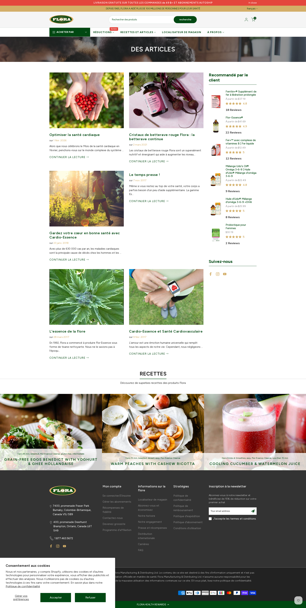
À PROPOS (214, 32)
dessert (151, 458)
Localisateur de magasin (152, 499)
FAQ (140, 550)
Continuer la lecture (67, 157)
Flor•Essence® (234, 117)
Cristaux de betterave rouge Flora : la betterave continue (162, 137)
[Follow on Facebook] (210, 274)
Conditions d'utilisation (187, 528)
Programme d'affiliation (117, 530)
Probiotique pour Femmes (236, 226)
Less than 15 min (280, 458)
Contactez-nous (113, 518)
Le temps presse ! (144, 175)
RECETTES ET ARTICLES (136, 32)
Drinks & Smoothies (236, 458)
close (54, 3)
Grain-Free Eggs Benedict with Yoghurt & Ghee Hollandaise (51, 461)
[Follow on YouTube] (224, 274)
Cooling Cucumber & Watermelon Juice (255, 464)
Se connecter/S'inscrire (117, 495)
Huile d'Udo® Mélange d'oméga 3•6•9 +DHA (239, 200)
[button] (153, 604)
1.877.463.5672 (64, 538)
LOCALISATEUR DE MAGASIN (181, 32)
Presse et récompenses (152, 528)
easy (157, 458)
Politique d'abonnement (188, 522)
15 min (134, 458)
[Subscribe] (252, 511)
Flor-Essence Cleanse (50, 454)
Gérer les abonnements (117, 501)
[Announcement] (153, 3)
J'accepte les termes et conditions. (234, 518)
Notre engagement (150, 521)
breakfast (35, 454)
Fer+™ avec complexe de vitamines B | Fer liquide (241, 142)
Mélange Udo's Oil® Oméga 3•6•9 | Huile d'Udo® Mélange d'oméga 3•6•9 (241, 171)
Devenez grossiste (114, 524)
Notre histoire (146, 515)
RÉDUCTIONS (105, 32)
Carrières (143, 544)
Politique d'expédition (186, 516)
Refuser (90, 597)
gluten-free (66, 454)
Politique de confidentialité (23, 586)
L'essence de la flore (67, 331)
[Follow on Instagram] (217, 274)
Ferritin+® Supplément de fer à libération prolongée (241, 93)
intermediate (78, 454)
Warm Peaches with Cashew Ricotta (153, 464)
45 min (26, 454)
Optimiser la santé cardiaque (74, 135)
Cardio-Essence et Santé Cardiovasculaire (166, 331)
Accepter (56, 597)
